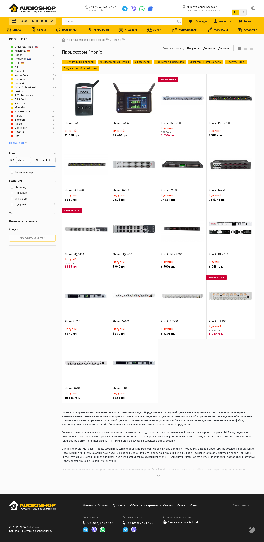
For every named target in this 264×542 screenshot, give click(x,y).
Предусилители (236, 62)
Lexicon (19, 91)
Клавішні (131, 29)
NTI (17, 66)
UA (242, 12)
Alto (17, 135)
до (37, 160)
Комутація (221, 29)
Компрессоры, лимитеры (114, 62)
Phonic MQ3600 (122, 254)
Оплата (103, 505)
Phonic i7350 (72, 321)
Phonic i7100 (120, 388)
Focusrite (20, 83)
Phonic (117, 39)
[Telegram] (125, 8)
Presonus (20, 79)
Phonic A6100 (120, 321)
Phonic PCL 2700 (219, 123)
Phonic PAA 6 (120, 123)
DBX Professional (25, 87)
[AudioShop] (32, 8)
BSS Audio (21, 99)
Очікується (21, 198)
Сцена (17, 29)
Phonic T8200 (217, 321)
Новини (88, 505)
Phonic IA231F (218, 190)
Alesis (18, 123)
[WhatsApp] (142, 8)
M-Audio (20, 107)
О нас (194, 505)
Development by (252, 530)
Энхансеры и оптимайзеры (205, 62)
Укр (244, 505)
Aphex (18, 54)
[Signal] (150, 8)
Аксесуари (250, 29)
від (12, 160)
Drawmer (20, 58)
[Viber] (133, 8)
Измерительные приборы (79, 62)
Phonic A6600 (120, 190)
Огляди (168, 505)
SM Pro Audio (23, 111)
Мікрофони (101, 29)
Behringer (21, 127)
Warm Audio (22, 75)
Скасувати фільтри (32, 238)
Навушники (69, 29)
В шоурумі (21, 193)
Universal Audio (24, 46)
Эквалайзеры (142, 62)
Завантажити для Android (183, 522)
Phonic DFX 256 (219, 254)
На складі (20, 187)
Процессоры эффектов (170, 62)
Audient (19, 70)
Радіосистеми (188, 29)
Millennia (20, 50)
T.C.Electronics (24, 95)
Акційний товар (35, 172)
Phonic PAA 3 (72, 123)
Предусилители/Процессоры (87, 39)
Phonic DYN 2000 (171, 123)
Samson (20, 119)
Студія (41, 29)
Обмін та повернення (144, 505)
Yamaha (20, 103)
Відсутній (35, 204)
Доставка (118, 505)
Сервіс (181, 505)
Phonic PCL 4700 (74, 190)
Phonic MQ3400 (74, 254)
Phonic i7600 (169, 190)
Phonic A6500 (169, 321)
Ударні (157, 29)
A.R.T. (18, 115)
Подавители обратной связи (80, 68)
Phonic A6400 (72, 388)
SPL (17, 62)
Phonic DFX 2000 (171, 254)
